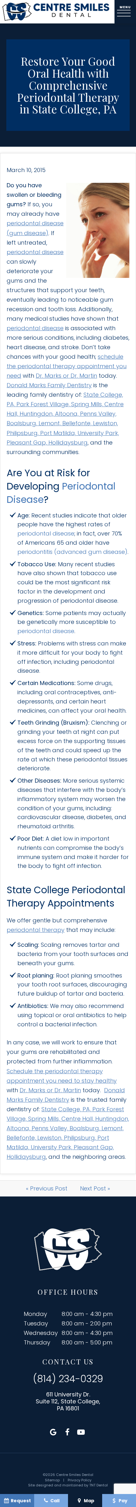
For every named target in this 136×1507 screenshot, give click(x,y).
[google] (53, 1432)
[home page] (56, 11)
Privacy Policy (79, 1480)
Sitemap (52, 1480)
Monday (35, 1314)
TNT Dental (98, 1485)
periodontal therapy (36, 930)
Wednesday (41, 1333)
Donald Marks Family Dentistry (49, 385)
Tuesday (36, 1323)
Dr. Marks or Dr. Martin (66, 376)
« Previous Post (46, 1188)
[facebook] (67, 1432)
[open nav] (125, 12)
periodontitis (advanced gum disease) (72, 552)
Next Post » (95, 1188)
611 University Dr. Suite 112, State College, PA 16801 (68, 1401)
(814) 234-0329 (68, 1379)
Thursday (37, 1342)
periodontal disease (35, 252)
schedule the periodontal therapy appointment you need (67, 366)
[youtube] (81, 1432)
